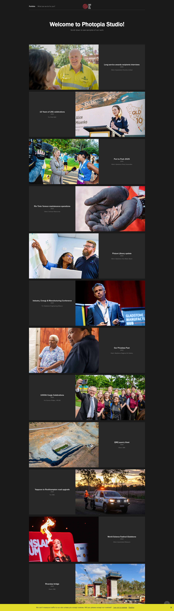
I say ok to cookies (120, 607)
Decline (131, 607)
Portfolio (32, 6)
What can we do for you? (46, 6)
